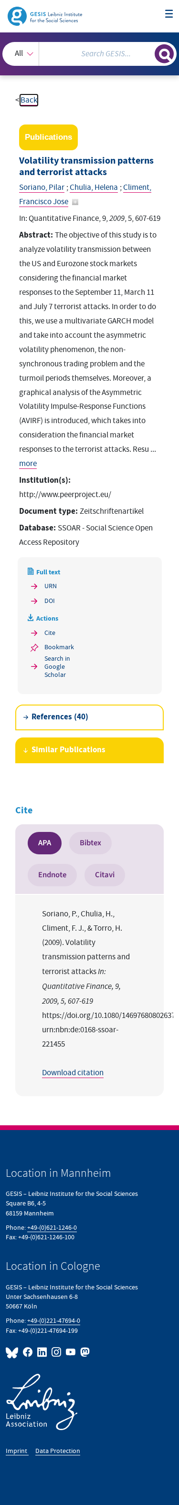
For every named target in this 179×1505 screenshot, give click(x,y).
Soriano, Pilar (41, 187)
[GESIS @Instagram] (57, 1352)
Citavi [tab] (105, 875)
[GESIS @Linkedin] (42, 1352)
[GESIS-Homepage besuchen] (46, 15)
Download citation (73, 1073)
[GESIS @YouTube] (71, 1352)
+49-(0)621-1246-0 (52, 1227)
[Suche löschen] (147, 52)
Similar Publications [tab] (68, 750)
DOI (49, 600)
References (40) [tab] (60, 717)
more (28, 463)
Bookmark (59, 647)
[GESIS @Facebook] (28, 1352)
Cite (49, 632)
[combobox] (89, 53)
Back (29, 100)
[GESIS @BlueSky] (13, 1352)
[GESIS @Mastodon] (84, 1352)
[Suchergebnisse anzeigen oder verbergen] (164, 54)
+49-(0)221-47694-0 (53, 1320)
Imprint (17, 1450)
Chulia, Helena (94, 187)
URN (50, 586)
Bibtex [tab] (90, 843)
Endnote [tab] (52, 875)
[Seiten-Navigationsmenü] (169, 14)
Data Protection (57, 1450)
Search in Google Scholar (57, 667)
